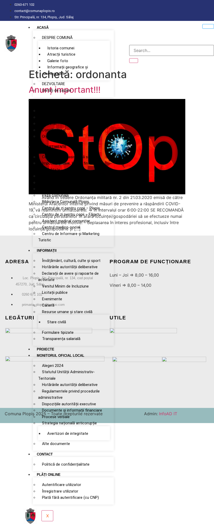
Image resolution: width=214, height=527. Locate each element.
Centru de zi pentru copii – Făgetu (71, 214)
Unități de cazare (56, 90)
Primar (47, 110)
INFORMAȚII (47, 251)
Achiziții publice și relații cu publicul (72, 176)
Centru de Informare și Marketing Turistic (68, 237)
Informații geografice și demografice (65, 70)
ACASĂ (43, 28)
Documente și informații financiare (72, 410)
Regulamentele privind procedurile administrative (69, 394)
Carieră (48, 305)
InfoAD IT (167, 413)
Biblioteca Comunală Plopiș (65, 201)
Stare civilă (56, 322)
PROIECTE (45, 349)
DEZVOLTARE (53, 83)
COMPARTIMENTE (52, 147)
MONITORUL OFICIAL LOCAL (60, 356)
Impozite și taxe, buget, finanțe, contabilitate (67, 166)
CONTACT (45, 454)
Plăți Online (49, 475)
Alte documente (56, 443)
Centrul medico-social (61, 227)
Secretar (49, 123)
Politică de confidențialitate (66, 464)
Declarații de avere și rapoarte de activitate (68, 276)
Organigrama (53, 136)
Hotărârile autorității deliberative (70, 267)
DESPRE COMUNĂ (57, 37)
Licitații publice (55, 292)
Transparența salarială (61, 338)
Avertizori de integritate (67, 433)
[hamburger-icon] (208, 26)
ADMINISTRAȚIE (50, 101)
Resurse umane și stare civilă (67, 311)
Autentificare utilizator (61, 484)
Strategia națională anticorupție (69, 423)
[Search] (133, 60)
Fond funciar (53, 188)
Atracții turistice (61, 54)
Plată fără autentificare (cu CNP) (70, 497)
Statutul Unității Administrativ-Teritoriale (66, 375)
